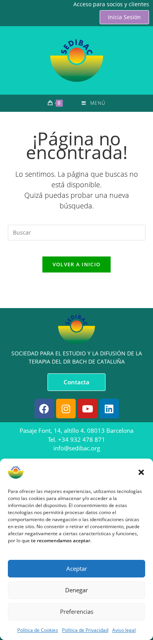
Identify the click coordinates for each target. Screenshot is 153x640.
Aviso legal (124, 630)
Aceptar (76, 568)
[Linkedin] (109, 408)
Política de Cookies (37, 630)
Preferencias (76, 611)
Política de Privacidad (85, 630)
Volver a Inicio (77, 264)
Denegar (76, 590)
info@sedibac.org (76, 448)
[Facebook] (44, 408)
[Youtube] (87, 408)
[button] (141, 472)
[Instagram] (66, 408)
